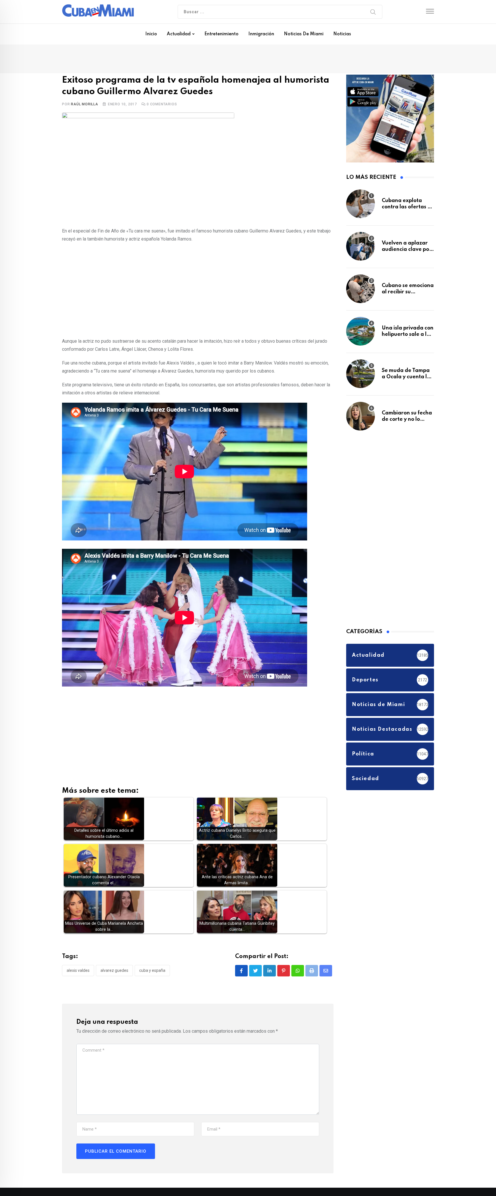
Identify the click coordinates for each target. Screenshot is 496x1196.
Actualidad (179, 34)
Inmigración (261, 34)
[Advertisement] (198, 290)
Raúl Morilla (84, 105)
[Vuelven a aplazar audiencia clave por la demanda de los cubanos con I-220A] (360, 249)
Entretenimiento (221, 34)
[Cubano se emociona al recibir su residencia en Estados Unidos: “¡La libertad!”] (360, 291)
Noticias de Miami (303, 34)
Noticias (342, 34)
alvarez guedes (114, 971)
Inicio (151, 34)
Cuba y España (152, 971)
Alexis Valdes (78, 971)
